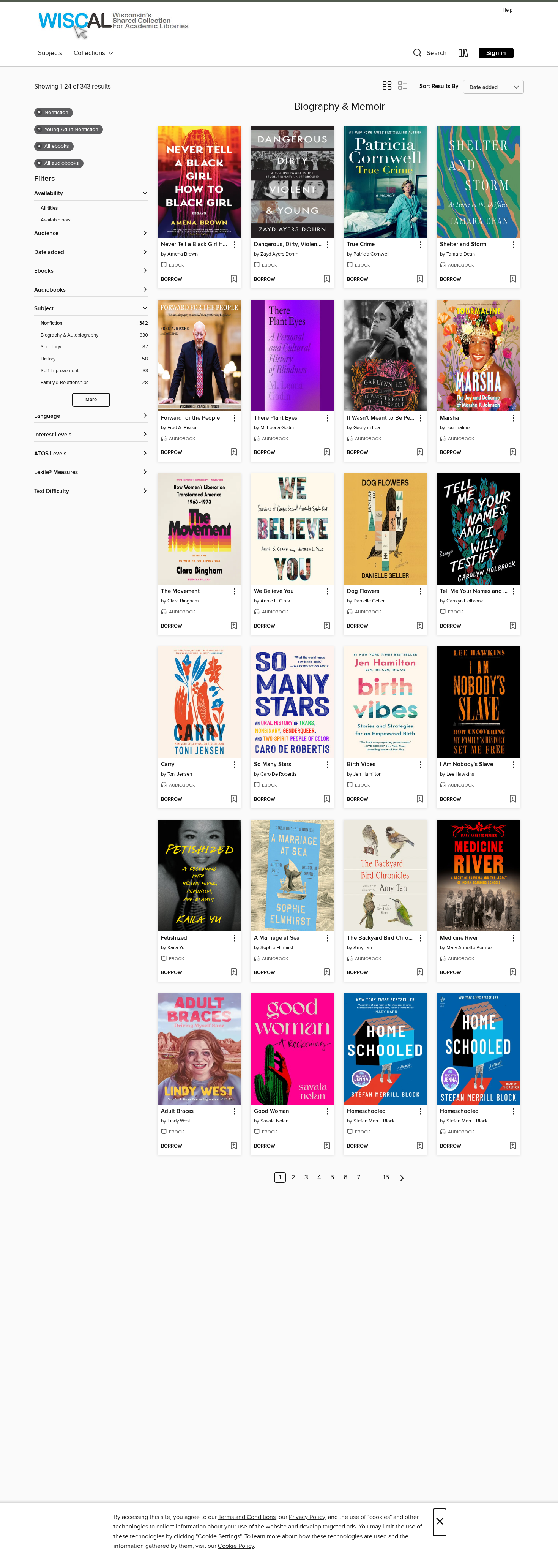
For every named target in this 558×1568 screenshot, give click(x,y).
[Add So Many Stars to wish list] (326, 800)
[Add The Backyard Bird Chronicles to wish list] (419, 973)
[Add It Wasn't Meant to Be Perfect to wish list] (419, 453)
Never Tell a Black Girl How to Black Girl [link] (195, 244)
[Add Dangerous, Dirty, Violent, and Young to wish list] (326, 280)
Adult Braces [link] (177, 1111)
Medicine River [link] (459, 938)
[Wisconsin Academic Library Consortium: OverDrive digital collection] (113, 25)
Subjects (50, 53)
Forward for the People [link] (190, 418)
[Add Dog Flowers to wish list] (419, 626)
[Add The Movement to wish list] (233, 626)
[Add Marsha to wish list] (512, 453)
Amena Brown (182, 254)
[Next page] (402, 1177)
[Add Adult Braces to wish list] (233, 1146)
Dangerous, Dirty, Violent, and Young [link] (288, 244)
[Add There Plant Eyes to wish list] (326, 453)
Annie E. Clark (275, 601)
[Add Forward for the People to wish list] (233, 453)
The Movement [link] (180, 591)
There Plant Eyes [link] (275, 418)
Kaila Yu (175, 948)
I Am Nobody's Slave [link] (466, 764)
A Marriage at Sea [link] (276, 938)
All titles (49, 208)
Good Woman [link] (271, 1111)
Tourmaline (458, 428)
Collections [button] (91, 53)
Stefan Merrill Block (374, 1121)
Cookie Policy (236, 1546)
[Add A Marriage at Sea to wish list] (326, 973)
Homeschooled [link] (366, 1111)
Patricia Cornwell (371, 254)
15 (386, 1177)
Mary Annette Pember (469, 948)
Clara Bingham (183, 601)
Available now (56, 220)
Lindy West (178, 1121)
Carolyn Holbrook (464, 601)
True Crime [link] (361, 244)
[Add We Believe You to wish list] (326, 626)
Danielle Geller (369, 601)
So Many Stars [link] (272, 764)
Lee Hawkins (460, 774)
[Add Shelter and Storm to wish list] (512, 280)
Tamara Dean (460, 254)
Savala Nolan (274, 1121)
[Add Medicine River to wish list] (512, 973)
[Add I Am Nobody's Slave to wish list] (512, 800)
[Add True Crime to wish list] (419, 280)
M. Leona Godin (277, 428)
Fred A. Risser (182, 428)
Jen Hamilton (367, 774)
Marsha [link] (449, 418)
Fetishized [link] (174, 938)
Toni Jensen (179, 774)
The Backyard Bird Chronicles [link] (381, 938)
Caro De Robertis (278, 774)
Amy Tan (362, 948)
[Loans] (463, 54)
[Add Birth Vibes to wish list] (419, 800)
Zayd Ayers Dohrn (279, 254)
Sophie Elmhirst (276, 948)
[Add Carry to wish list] (233, 800)
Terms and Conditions (247, 1517)
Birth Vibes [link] (361, 764)
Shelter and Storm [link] (463, 244)
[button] (429, 54)
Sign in (496, 53)
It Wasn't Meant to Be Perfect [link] (381, 418)
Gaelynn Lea (366, 428)
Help (507, 10)
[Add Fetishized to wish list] (233, 973)
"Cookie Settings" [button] (218, 1536)
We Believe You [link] (274, 591)
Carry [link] (168, 764)
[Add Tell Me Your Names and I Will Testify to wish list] (512, 626)
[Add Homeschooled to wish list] (419, 1146)
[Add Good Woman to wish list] (326, 1146)
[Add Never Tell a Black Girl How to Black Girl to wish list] (233, 280)
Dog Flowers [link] (363, 591)
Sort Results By (439, 86)
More (91, 400)
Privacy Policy (307, 1517)
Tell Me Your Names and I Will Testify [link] (474, 591)
